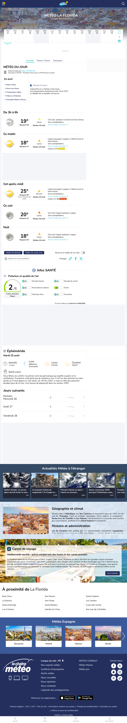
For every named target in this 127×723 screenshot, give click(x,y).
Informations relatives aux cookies (61, 706)
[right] (123, 483)
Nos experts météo (50, 664)
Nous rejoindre (48, 681)
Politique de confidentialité (87, 706)
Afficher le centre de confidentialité (64, 711)
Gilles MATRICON (28, 71)
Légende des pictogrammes (55, 689)
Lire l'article (112, 573)
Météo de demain (13, 252)
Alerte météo (47, 673)
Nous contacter (48, 685)
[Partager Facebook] (75, 258)
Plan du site (41, 706)
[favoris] (80, 15)
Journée (30, 60)
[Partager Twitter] (81, 258)
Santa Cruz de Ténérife (29, 9)
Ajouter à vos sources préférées (18, 259)
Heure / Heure (43, 60)
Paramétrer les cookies (108, 707)
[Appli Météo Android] (85, 698)
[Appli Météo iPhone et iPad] (67, 698)
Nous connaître (48, 677)
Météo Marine (86, 664)
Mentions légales (16, 706)
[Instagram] (119, 672)
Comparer (57, 60)
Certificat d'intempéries (52, 669)
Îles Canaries (17, 9)
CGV (33, 706)
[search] (123, 4)
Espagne (10, 9)
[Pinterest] (113, 678)
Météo (4, 9)
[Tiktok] (119, 678)
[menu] (4, 4)
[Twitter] (119, 665)
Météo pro (84, 669)
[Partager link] (70, 258)
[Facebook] (113, 665)
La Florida (40, 9)
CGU (27, 706)
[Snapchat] (113, 672)
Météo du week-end (33, 252)
